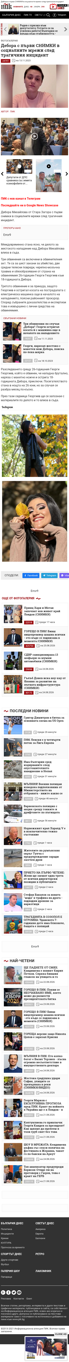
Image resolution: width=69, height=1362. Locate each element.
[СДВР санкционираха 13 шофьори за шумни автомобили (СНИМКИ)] (13, 661)
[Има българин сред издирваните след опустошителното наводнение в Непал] (13, 769)
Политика (6, 1229)
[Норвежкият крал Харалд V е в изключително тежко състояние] (13, 836)
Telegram (62, 15)
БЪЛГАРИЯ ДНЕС (11, 15)
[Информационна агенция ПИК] (6, 6)
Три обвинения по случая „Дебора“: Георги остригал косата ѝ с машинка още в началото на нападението (41, 328)
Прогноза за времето (12, 1247)
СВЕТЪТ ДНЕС (45, 1223)
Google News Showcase (42, 205)
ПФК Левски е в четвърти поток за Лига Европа (42, 741)
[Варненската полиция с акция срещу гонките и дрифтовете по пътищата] (13, 814)
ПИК (12, 111)
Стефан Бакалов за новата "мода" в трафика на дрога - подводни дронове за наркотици (43, 899)
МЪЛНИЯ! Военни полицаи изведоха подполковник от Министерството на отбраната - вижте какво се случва (43, 788)
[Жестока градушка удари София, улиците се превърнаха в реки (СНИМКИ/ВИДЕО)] (13, 1086)
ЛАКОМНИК (43, 1271)
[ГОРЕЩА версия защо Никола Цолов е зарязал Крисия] (13, 1041)
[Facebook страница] (8, 1292)
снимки (6, 216)
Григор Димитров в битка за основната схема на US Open (44, 719)
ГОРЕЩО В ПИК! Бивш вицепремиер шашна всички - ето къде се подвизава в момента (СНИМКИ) (44, 636)
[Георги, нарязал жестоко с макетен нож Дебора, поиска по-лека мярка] (12, 353)
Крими (4, 1238)
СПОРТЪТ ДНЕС (11, 1254)
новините (18, 7)
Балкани (40, 1238)
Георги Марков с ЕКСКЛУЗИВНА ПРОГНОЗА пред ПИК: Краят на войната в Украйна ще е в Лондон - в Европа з (44, 1105)
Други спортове (9, 1259)
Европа (39, 1233)
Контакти (18, 1298)
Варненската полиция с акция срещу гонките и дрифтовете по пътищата (42, 809)
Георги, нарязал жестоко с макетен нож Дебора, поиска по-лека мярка (43, 349)
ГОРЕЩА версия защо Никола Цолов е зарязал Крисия (45, 1035)
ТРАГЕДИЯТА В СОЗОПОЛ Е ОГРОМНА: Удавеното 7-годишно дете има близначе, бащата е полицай (44, 921)
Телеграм (33, 198)
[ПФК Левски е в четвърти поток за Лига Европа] (13, 747)
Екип (29, 1298)
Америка (40, 1229)
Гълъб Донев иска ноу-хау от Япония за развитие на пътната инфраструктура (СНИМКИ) (45, 682)
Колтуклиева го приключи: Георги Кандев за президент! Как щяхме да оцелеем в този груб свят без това (44, 1127)
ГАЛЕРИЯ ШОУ (10, 1271)
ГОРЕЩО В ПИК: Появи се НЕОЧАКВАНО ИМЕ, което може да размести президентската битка (42, 994)
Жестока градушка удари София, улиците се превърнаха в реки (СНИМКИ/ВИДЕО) (42, 1083)
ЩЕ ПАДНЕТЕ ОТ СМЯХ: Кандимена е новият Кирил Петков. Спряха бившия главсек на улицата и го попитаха (43, 972)
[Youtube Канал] (19, 1292)
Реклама (6, 1298)
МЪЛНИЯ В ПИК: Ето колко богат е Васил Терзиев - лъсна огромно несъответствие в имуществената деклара (45, 1060)
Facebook (33, 575)
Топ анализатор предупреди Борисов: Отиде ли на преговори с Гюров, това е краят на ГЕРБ (43, 1171)
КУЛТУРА (6, 1242)
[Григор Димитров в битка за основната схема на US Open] (13, 725)
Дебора (43, 248)
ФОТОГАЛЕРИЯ (9, 40)
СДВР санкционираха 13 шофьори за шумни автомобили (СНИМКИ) (41, 658)
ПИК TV (28, 15)
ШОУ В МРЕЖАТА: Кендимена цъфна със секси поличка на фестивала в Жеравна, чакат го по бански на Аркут (45, 1149)
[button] (65, 29)
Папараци (6, 1276)
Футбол (5, 1264)
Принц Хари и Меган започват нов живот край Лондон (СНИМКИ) (42, 611)
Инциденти (7, 1233)
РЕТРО (40, 1254)
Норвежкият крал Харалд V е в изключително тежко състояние (45, 831)
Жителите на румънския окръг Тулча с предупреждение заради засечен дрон (42, 855)
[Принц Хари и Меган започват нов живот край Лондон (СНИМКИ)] (13, 614)
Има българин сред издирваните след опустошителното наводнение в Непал (38, 766)
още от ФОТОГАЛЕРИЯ (18, 598)
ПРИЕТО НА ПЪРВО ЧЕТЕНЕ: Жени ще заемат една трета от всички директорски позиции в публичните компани (44, 877)
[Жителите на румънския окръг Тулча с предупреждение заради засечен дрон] (13, 858)
